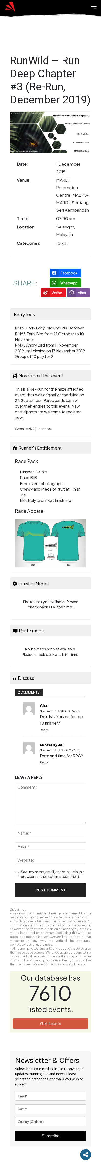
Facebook (45, 429)
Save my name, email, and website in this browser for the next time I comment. (52, 874)
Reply (44, 729)
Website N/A (25, 429)
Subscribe (50, 1136)
